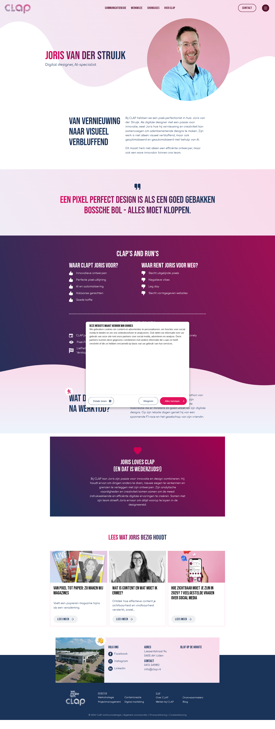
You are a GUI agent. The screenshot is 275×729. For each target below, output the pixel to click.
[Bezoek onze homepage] (75, 698)
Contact (247, 8)
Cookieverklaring (178, 715)
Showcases (153, 8)
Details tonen (100, 401)
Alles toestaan (172, 401)
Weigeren (148, 401)
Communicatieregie (115, 8)
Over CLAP (169, 8)
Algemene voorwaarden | (136, 715)
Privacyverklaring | (159, 715)
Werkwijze (136, 8)
